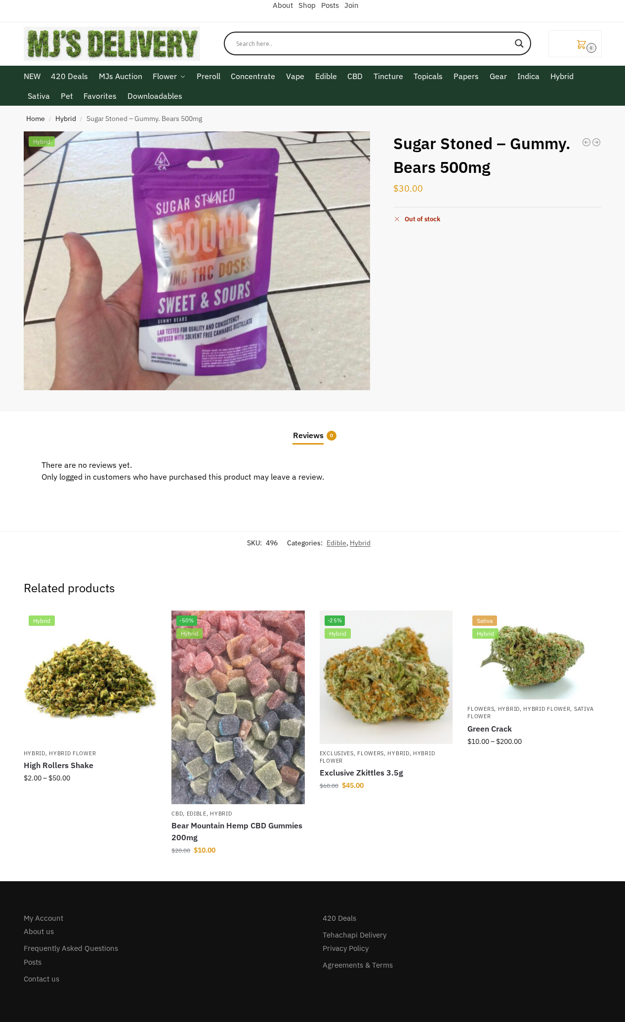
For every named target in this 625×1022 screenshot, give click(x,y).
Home (35, 118)
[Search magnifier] (519, 43)
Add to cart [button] (238, 871)
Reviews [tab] (313, 435)
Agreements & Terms (358, 965)
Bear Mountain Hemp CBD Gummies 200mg (236, 831)
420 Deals (339, 918)
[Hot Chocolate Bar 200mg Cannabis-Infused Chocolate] (586, 142)
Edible (336, 542)
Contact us (41, 978)
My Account (43, 918)
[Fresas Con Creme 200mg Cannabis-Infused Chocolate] (596, 142)
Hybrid (65, 118)
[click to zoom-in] (197, 260)
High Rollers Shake (58, 765)
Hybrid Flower (72, 753)
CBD (177, 813)
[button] (575, 43)
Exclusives (337, 753)
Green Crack (489, 729)
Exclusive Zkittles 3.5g (361, 772)
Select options (90, 799)
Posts (33, 962)
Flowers (370, 753)
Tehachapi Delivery (354, 935)
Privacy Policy (346, 948)
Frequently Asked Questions (71, 948)
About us (39, 931)
